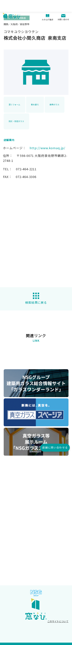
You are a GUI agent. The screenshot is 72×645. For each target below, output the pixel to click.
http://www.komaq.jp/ (47, 148)
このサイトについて (57, 621)
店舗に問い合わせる (55, 447)
